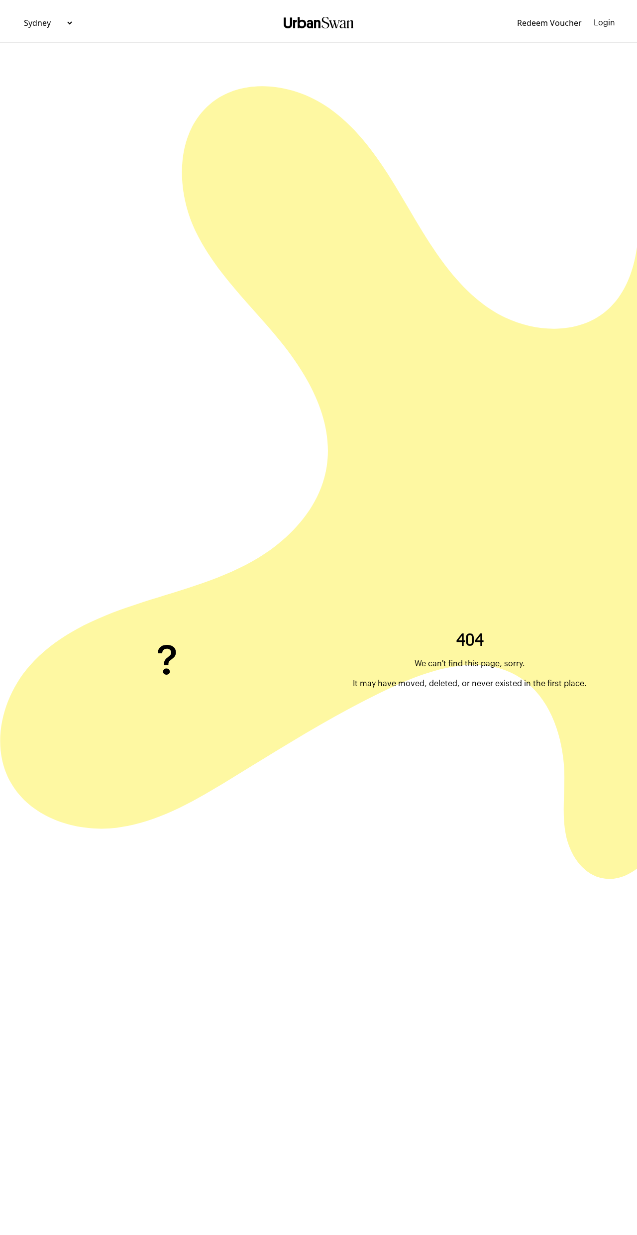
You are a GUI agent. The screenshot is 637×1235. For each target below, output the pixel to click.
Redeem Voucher (549, 22)
